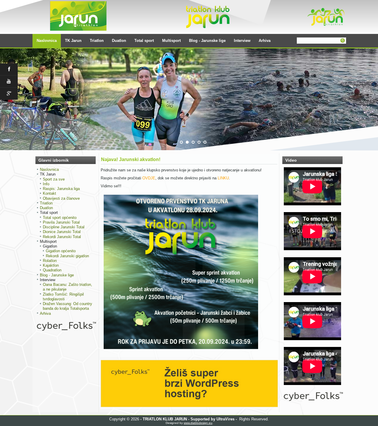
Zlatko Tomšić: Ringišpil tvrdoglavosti (63, 296)
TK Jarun (73, 40)
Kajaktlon (51, 265)
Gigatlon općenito (61, 251)
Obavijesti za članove (61, 198)
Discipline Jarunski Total (63, 227)
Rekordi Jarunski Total (62, 237)
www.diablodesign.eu (198, 423)
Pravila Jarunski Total (61, 222)
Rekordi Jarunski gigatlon (67, 256)
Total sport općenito (59, 217)
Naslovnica (47, 40)
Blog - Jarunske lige (207, 40)
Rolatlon (50, 260)
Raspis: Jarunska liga (61, 188)
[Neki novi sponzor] (189, 406)
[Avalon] (66, 329)
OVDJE (148, 178)
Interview (242, 40)
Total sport (144, 40)
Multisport (171, 40)
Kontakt (49, 193)
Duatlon (119, 40)
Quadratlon (52, 270)
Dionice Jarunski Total (62, 232)
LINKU (223, 178)
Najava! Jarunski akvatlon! (130, 159)
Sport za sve (54, 179)
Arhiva (265, 40)
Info (46, 184)
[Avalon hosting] (313, 399)
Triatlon (97, 40)
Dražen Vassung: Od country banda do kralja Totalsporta (67, 306)
